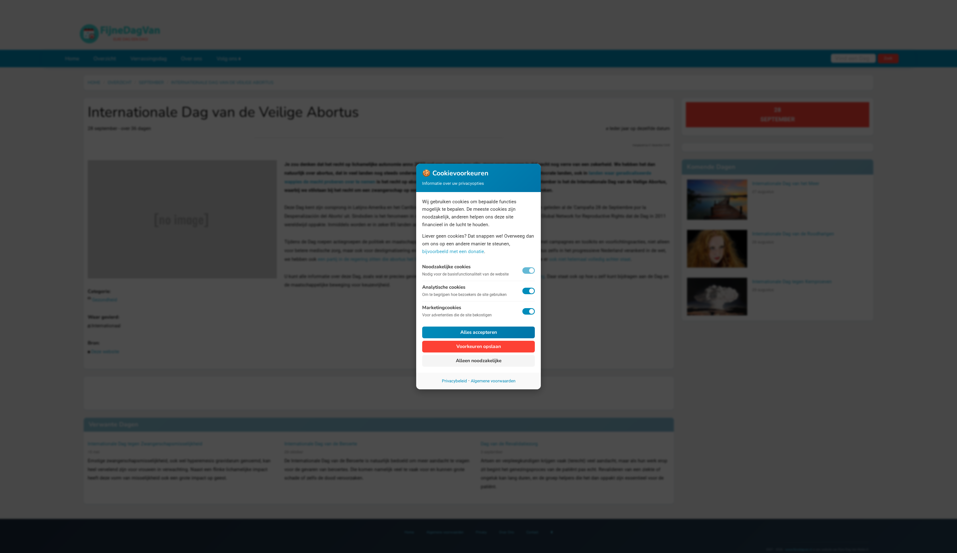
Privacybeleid (454, 380)
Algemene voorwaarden (493, 380)
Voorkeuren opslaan (478, 346)
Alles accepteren (478, 332)
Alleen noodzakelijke (478, 360)
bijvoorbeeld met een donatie (453, 251)
